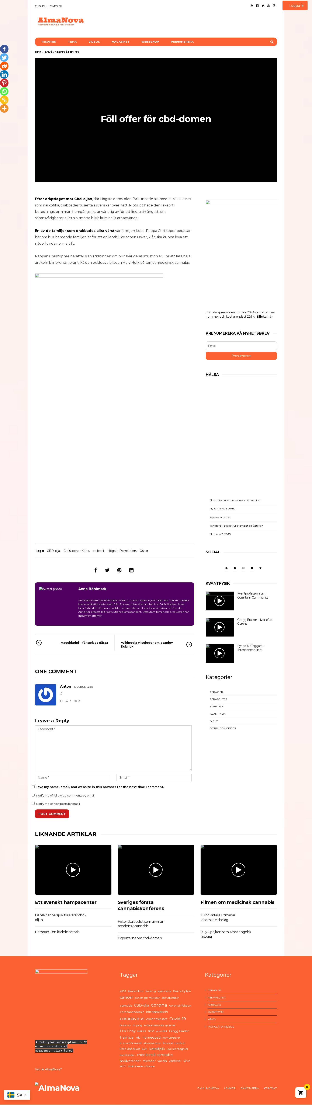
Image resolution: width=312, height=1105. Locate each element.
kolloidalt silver (130, 1048)
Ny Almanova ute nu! (223, 508)
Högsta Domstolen (121, 551)
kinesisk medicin (174, 1043)
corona (159, 1005)
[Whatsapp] (4, 91)
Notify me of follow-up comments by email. (65, 795)
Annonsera (249, 1088)
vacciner (175, 1061)
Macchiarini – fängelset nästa (84, 643)
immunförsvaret (131, 1043)
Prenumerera (182, 41)
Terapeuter (219, 699)
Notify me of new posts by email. (58, 803)
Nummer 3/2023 (220, 534)
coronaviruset (156, 1019)
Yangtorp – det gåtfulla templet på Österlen (236, 525)
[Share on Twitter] (107, 570)
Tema (72, 41)
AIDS (123, 991)
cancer (126, 997)
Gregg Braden (179, 1031)
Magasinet (120, 41)
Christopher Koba (76, 551)
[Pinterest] (4, 83)
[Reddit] (4, 66)
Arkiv (214, 720)
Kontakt (270, 1088)
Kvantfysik (217, 713)
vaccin (162, 1061)
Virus (186, 1061)
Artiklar (216, 706)
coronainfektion (180, 1005)
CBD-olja (53, 551)
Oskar (144, 551)
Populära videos (223, 728)
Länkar (229, 1088)
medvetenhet (130, 1061)
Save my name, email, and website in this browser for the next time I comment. (99, 787)
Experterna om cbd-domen (140, 938)
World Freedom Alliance (141, 1066)
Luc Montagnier (177, 1048)
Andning (150, 991)
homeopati (151, 1037)
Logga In (296, 6)
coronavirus (132, 1018)
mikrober (149, 1061)
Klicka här (265, 316)
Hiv (138, 1037)
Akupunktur (135, 991)
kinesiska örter (152, 1043)
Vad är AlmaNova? (48, 1069)
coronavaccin (157, 1012)
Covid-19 (177, 1018)
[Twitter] (263, 5)
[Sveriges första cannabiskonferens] (156, 870)
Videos (94, 41)
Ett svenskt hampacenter (65, 902)
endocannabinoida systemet (159, 1025)
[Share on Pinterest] (119, 570)
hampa (127, 1037)
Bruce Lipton (182, 991)
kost (144, 1049)
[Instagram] (274, 5)
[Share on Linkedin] (131, 570)
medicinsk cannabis (155, 1055)
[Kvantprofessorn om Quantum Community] (220, 601)
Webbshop (150, 41)
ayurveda (164, 991)
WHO (123, 1066)
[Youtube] (268, 5)
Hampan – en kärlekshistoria (57, 932)
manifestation (127, 1055)
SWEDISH (56, 6)
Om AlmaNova (208, 1088)
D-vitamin (125, 1025)
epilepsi (98, 551)
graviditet (161, 1031)
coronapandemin (132, 1012)
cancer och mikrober (147, 997)
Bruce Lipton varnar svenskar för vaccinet (235, 500)
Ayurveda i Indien (220, 517)
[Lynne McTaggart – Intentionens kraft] (220, 653)
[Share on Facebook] (95, 570)
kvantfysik (157, 1049)
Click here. (63, 1050)
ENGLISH (40, 6)
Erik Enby (127, 1031)
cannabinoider (170, 997)
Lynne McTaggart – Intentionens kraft (250, 648)
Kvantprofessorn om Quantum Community (252, 595)
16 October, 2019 (83, 687)
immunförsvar (171, 1037)
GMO (151, 1031)
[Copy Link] (4, 100)
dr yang (137, 1025)
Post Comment (52, 814)
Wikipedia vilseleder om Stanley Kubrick (147, 644)
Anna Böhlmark (92, 589)
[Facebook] (257, 5)
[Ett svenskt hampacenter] (73, 870)
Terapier (48, 41)
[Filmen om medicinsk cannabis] (239, 870)
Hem (38, 52)
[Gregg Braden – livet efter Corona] (220, 627)
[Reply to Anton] (60, 701)
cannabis (126, 1005)
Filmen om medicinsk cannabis (237, 902)
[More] (4, 108)
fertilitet (141, 1031)
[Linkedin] (4, 74)
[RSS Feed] (252, 5)
